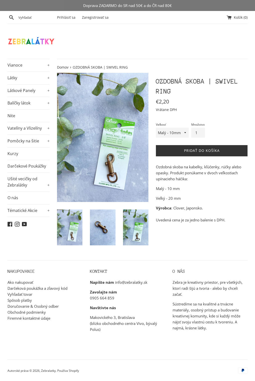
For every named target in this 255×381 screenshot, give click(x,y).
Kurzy (12, 153)
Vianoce (28, 65)
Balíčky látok (28, 103)
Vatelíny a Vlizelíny (28, 128)
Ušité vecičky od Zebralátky (28, 182)
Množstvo (198, 124)
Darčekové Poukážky (26, 166)
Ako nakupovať (20, 282)
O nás (12, 197)
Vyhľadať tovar (19, 294)
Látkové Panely (28, 90)
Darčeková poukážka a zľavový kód (37, 288)
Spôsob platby (19, 300)
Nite (11, 115)
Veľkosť (161, 124)
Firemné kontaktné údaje (28, 318)
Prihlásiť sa (66, 17)
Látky (28, 78)
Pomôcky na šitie (28, 141)
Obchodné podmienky (26, 312)
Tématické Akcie (28, 210)
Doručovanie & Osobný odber (33, 306)
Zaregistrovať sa (95, 17)
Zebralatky (48, 371)
